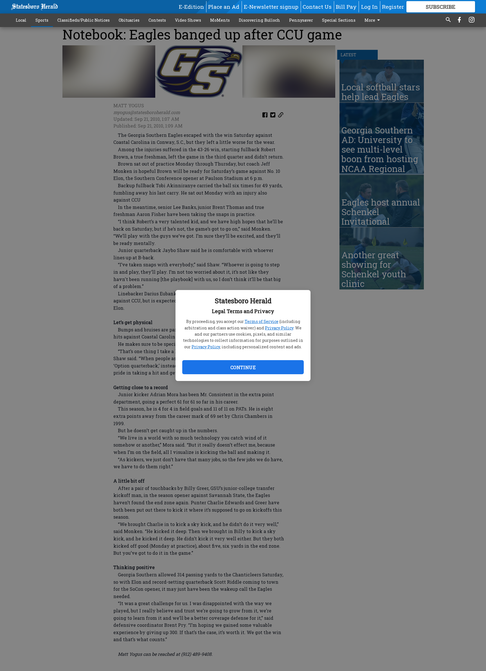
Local (21, 20)
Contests (157, 20)
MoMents (220, 20)
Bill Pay (346, 6)
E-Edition (191, 6)
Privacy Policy (279, 328)
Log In (369, 6)
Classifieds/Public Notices (83, 20)
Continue (243, 367)
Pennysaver (301, 20)
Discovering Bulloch (259, 20)
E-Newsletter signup (271, 6)
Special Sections (339, 20)
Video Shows (188, 20)
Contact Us (317, 6)
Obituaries (129, 20)
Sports (41, 20)
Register (393, 6)
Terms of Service (261, 321)
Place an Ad (223, 6)
